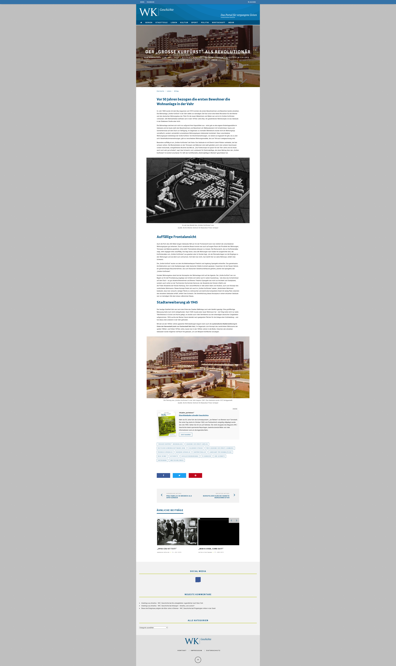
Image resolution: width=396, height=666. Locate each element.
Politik (205, 22)
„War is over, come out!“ (211, 549)
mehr (231, 22)
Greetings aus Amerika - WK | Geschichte (155, 603)
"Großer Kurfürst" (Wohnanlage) (170, 444)
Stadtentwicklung (237, 57)
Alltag (186, 57)
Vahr (214, 60)
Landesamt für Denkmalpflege (220, 452)
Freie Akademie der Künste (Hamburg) (220, 448)
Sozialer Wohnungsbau (190, 456)
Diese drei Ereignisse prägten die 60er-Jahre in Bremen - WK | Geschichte (166, 608)
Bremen (209, 57)
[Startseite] (141, 22)
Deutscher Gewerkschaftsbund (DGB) (171, 448)
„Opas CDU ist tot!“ (167, 549)
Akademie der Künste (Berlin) (197, 444)
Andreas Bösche (163, 552)
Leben (174, 22)
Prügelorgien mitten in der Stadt (205, 608)
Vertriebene (162, 460)
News (142, 2)
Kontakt (182, 650)
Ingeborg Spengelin (183, 452)
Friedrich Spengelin (165, 452)
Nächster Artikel (223, 493)
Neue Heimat (162, 456)
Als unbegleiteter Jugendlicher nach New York (187, 603)
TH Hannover (206, 456)
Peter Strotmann (205, 552)
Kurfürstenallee (200, 452)
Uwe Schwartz (219, 456)
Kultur (184, 22)
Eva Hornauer (152, 57)
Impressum (196, 650)
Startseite (160, 91)
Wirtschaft (218, 22)
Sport (194, 22)
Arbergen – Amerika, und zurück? (183, 606)
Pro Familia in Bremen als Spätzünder (179, 496)
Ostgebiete (174, 456)
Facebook (150, 2)
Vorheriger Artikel (174, 493)
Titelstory (202, 60)
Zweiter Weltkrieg (177, 460)
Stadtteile (162, 22)
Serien (148, 22)
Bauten (197, 57)
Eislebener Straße (196, 448)
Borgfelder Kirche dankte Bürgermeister (216, 496)
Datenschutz (213, 650)
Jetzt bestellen (186, 434)
